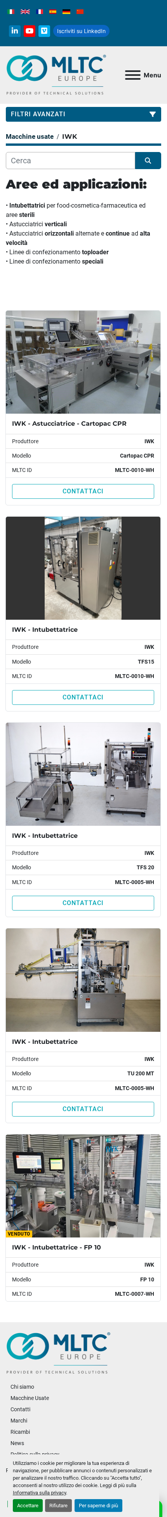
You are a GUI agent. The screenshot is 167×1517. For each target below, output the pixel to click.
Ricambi (20, 1432)
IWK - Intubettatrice (45, 629)
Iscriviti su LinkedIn (81, 31)
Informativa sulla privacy (39, 1493)
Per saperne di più (98, 1505)
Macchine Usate (29, 1398)
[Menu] (133, 75)
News (17, 1443)
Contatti (20, 1409)
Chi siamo (22, 1387)
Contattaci (83, 491)
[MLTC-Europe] (58, 1353)
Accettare (27, 1505)
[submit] (148, 160)
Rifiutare (58, 1505)
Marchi (18, 1420)
